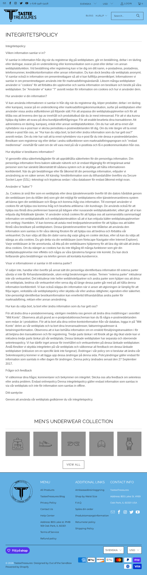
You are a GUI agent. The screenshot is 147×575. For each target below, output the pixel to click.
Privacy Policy (48, 502)
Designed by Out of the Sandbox (53, 563)
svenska (86, 4)
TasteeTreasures (23, 563)
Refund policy (48, 538)
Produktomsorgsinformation (92, 515)
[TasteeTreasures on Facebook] (9, 3)
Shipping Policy (84, 528)
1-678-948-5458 (39, 3)
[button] (102, 16)
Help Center (47, 515)
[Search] (138, 16)
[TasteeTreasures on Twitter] (21, 3)
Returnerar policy (85, 522)
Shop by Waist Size (86, 496)
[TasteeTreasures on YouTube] (26, 3)
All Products (47, 489)
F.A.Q (78, 502)
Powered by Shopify (17, 566)
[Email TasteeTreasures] (4, 3)
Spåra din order (84, 509)
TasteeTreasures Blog (52, 496)
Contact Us (46, 509)
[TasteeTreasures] (20, 16)
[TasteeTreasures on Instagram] (15, 3)
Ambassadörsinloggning (89, 489)
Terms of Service (49, 532)
